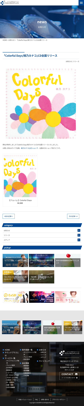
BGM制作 (9, 368)
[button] (69, 379)
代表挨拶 (26, 368)
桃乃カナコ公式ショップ (29, 148)
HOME (7, 349)
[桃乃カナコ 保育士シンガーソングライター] (67, 297)
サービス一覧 (10, 358)
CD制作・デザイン (12, 380)
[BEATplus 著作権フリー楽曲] (41, 297)
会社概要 (26, 370)
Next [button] (82, 327)
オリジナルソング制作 (12, 362)
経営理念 (26, 365)
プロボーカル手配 (12, 377)
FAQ (36, 400)
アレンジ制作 (10, 365)
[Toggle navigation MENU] (81, 2)
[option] (11, 325)
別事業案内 (27, 373)
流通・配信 (9, 385)
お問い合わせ (45, 400)
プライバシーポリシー (58, 400)
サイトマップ (44, 361)
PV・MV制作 (10, 382)
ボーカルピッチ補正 (12, 375)
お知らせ (69, 61)
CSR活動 (26, 375)
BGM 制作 (27, 359)
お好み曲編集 (10, 387)
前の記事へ (9, 216)
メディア (7, 240)
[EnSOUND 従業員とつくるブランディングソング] (15, 297)
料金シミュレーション (25, 400)
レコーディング (11, 373)
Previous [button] (2, 327)
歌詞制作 (9, 370)
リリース (76, 61)
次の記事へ (73, 216)
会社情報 (25, 363)
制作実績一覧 (27, 349)
